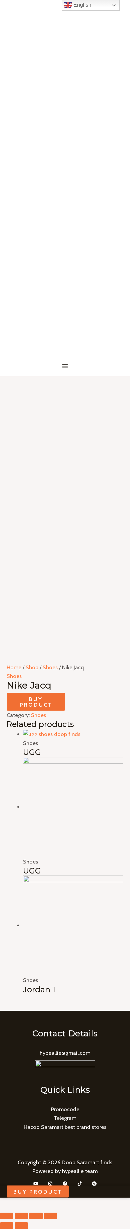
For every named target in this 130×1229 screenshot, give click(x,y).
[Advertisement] (65, 445)
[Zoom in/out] (50, 1216)
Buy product (36, 702)
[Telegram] (94, 1183)
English (81, 5)
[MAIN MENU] (65, 366)
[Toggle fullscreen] (36, 1216)
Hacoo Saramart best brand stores (65, 1127)
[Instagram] (50, 1183)
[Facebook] (65, 1183)
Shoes (50, 667)
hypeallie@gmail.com (65, 1052)
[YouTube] (35, 1183)
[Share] (21, 1216)
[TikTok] (79, 1183)
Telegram (65, 1118)
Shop (32, 667)
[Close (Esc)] (6, 1216)
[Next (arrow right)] (21, 1225)
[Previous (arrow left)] (6, 1225)
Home (14, 667)
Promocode (65, 1109)
